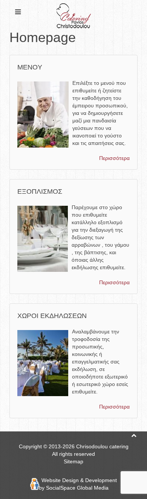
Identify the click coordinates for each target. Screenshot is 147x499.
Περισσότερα (114, 158)
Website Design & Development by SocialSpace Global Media (78, 484)
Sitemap (73, 461)
